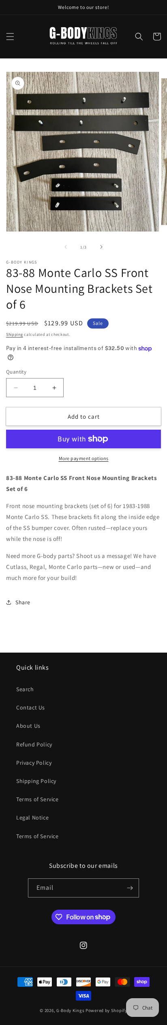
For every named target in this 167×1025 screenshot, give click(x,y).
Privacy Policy (33, 762)
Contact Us (30, 707)
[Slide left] (66, 247)
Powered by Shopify (106, 1010)
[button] (10, 36)
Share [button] (22, 602)
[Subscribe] (130, 887)
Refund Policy (34, 744)
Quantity (16, 371)
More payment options (84, 458)
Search (25, 689)
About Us (28, 725)
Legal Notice (32, 817)
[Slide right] (101, 247)
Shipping (14, 334)
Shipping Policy (36, 781)
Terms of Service (37, 799)
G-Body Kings (70, 1010)
